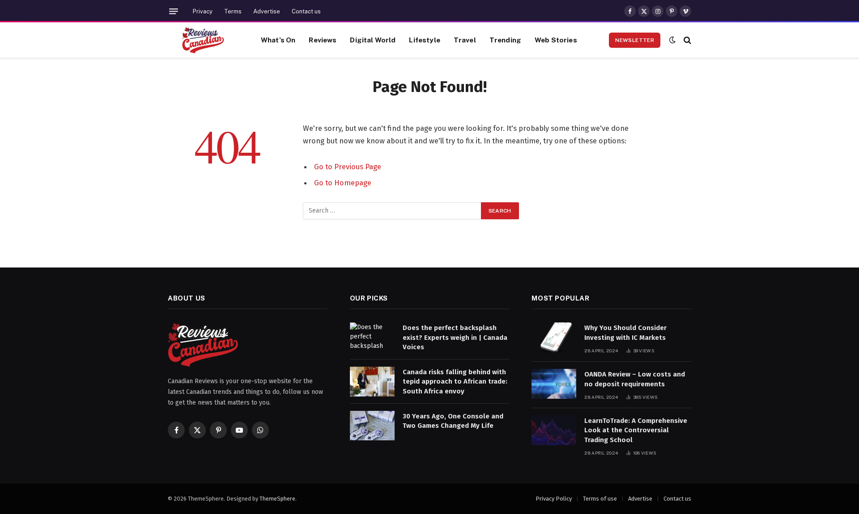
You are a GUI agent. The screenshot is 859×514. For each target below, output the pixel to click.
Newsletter (634, 40)
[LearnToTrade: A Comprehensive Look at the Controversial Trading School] (554, 430)
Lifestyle (424, 40)
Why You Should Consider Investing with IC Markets (625, 332)
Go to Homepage (342, 182)
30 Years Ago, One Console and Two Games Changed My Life (453, 421)
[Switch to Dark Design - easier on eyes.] (672, 40)
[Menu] (173, 11)
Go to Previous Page (347, 166)
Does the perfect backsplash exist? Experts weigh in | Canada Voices (455, 337)
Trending (505, 40)
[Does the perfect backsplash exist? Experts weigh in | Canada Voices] (372, 337)
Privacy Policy (554, 498)
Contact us (306, 11)
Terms (233, 11)
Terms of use (600, 498)
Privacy (203, 11)
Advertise (266, 11)
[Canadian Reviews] (203, 40)
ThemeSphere (277, 498)
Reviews (322, 40)
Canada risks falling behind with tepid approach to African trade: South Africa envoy (455, 381)
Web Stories (556, 40)
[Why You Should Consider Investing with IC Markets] (554, 337)
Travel (465, 40)
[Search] (686, 40)
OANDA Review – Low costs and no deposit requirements (634, 379)
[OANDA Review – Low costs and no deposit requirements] (554, 384)
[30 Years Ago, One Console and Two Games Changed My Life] (372, 426)
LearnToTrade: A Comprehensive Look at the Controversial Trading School (635, 430)
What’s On (278, 40)
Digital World (372, 40)
